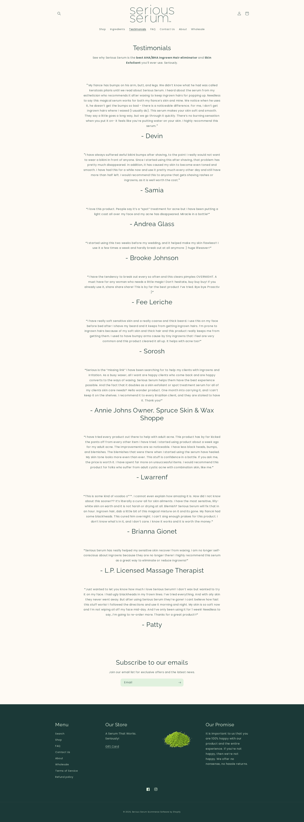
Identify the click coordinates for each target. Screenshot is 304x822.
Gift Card (112, 746)
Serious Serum (139, 812)
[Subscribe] (179, 682)
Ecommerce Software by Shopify (164, 812)
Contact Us (62, 752)
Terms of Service (66, 771)
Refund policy (64, 777)
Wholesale (62, 764)
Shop (58, 740)
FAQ (58, 746)
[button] (59, 13)
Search (60, 733)
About (59, 758)
